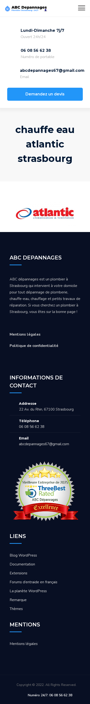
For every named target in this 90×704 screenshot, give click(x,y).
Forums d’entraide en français (33, 582)
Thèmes (16, 608)
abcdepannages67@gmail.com (44, 444)
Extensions (18, 573)
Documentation (22, 564)
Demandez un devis (45, 94)
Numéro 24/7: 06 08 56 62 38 (50, 695)
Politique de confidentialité (34, 345)
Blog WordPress (23, 555)
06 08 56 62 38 (36, 50)
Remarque (18, 600)
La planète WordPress (28, 591)
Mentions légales (25, 334)
